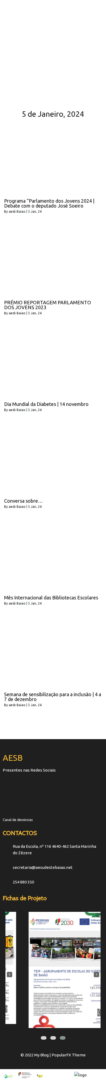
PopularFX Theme (69, 1055)
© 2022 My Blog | (36, 1055)
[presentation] (9, 974)
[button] (43, 1038)
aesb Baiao (17, 211)
